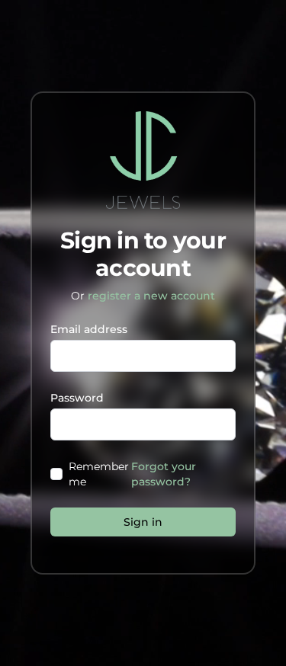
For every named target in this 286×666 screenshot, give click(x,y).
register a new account (151, 296)
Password (77, 398)
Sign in (143, 522)
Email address (88, 329)
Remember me (99, 473)
